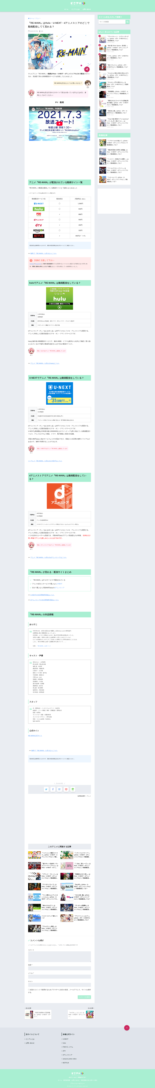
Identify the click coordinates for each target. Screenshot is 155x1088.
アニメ (89, 796)
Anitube (32, 263)
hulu (64, 1043)
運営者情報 (66, 1080)
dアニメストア (59, 588)
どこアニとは (75, 9)
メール (31, 973)
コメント (31, 950)
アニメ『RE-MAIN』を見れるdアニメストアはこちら (48, 557)
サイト (30, 981)
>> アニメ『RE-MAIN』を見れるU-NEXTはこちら (45, 461)
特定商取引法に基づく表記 (89, 1080)
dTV (64, 1051)
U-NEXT (59, 584)
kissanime (38, 263)
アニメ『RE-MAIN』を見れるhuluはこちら (44, 363)
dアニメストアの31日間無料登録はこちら (44, 600)
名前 (30, 965)
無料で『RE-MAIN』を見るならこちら (43, 253)
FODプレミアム (68, 1047)
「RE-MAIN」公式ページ (44, 646)
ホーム (66, 9)
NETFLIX (66, 1063)
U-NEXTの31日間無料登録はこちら (42, 595)
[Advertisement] (59, 161)
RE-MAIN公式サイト (35, 736)
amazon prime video (70, 1059)
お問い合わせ (87, 9)
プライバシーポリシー (77, 1083)
